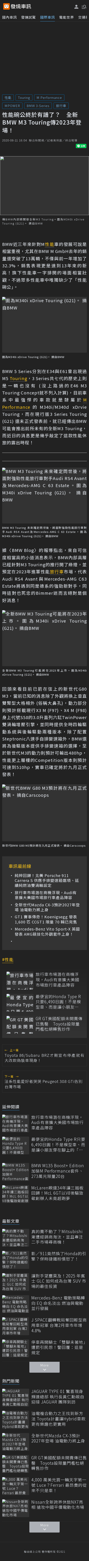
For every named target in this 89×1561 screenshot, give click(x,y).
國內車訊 (9, 17)
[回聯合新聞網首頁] (6, 6)
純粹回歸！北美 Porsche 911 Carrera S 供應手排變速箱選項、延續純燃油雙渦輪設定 (47, 880)
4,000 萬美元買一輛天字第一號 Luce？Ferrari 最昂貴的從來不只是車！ (59, 1485)
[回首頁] (21, 6)
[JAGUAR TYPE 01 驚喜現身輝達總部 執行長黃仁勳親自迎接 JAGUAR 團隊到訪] (15, 1397)
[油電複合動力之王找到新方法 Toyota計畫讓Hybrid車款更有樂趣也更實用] (15, 1420)
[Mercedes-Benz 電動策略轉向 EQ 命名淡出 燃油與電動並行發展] (15, 1304)
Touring (24, 97)
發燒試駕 (28, 17)
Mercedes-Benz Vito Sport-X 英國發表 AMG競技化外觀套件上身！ (47, 931)
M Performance (49, 97)
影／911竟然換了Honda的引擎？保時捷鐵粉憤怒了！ (58, 1256)
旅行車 (61, 105)
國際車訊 (47, 17)
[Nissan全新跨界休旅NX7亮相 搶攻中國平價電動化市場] (15, 1508)
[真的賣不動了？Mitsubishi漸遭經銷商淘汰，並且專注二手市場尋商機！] (15, 1238)
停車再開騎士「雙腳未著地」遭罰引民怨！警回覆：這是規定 (58, 1347)
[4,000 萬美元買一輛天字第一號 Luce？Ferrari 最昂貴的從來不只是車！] (15, 1486)
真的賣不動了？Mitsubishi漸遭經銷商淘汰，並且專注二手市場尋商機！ (57, 1237)
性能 (8, 97)
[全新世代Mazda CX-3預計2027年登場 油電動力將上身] (15, 1442)
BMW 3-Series (38, 105)
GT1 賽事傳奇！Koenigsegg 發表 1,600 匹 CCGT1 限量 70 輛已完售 (46, 919)
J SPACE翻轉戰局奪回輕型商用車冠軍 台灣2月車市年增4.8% (59, 1325)
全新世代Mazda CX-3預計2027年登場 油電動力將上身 (47, 907)
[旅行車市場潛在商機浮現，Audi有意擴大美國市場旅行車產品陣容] (19, 980)
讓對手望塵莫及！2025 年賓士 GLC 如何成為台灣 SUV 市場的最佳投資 (58, 1281)
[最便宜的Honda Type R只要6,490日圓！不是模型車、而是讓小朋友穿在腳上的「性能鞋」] (19, 1003)
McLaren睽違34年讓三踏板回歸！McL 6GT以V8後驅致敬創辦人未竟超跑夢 (57, 1193)
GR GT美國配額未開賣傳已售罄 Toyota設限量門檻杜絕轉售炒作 (59, 1024)
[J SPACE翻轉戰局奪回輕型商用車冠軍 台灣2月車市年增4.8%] (15, 1326)
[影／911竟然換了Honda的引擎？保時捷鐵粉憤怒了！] (15, 1260)
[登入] (76, 7)
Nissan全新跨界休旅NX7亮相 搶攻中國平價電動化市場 (57, 1504)
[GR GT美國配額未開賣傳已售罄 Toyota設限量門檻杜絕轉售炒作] (19, 1025)
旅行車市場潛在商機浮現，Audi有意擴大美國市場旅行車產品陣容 (46, 895)
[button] (83, 6)
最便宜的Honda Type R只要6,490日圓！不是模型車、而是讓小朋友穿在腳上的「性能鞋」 (58, 1002)
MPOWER (12, 105)
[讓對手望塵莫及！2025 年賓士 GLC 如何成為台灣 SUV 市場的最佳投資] (15, 1282)
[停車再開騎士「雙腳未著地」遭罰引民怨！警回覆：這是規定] (15, 1348)
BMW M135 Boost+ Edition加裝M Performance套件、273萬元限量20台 (57, 1171)
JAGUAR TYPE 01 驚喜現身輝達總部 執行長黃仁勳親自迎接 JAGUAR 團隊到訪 (57, 1397)
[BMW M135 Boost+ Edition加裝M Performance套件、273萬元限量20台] (15, 1172)
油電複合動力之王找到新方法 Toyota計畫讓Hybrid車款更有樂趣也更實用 (58, 1419)
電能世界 (66, 17)
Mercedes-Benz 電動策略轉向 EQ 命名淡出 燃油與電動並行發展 (58, 1303)
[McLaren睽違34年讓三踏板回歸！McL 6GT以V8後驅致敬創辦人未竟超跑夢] (15, 1194)
